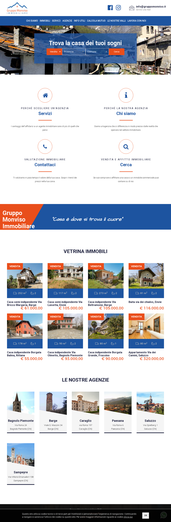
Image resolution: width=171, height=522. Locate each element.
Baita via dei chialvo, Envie (145, 302)
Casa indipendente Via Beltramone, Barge (102, 303)
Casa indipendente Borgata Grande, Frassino (105, 354)
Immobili (45, 20)
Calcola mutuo (96, 20)
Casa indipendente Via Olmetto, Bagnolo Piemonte (65, 354)
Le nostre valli (116, 20)
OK (145, 515)
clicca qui (128, 517)
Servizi (56, 20)
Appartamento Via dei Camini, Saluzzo (142, 354)
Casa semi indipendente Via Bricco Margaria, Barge (24, 303)
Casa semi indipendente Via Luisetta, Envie (65, 303)
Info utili (79, 20)
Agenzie (67, 20)
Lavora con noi (137, 20)
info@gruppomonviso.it (151, 6)
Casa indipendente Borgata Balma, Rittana (24, 354)
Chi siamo (32, 20)
